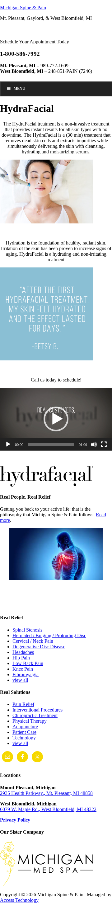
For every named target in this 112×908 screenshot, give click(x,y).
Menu (19, 88)
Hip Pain (21, 657)
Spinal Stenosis (27, 630)
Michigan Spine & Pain (23, 7)
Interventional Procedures (37, 709)
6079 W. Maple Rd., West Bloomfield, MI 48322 (48, 809)
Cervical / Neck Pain (32, 641)
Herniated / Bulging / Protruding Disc (49, 635)
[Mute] (94, 444)
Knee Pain (22, 669)
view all (20, 680)
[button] (56, 419)
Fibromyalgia (25, 674)
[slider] (51, 444)
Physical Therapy (29, 721)
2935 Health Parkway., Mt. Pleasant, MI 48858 (46, 793)
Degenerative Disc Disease (38, 646)
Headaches (23, 652)
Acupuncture (25, 726)
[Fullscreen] (104, 444)
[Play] (8, 444)
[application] (56, 419)
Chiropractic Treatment (35, 715)
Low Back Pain (27, 663)
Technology (24, 737)
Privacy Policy (15, 819)
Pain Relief (23, 704)
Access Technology (19, 900)
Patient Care (24, 732)
